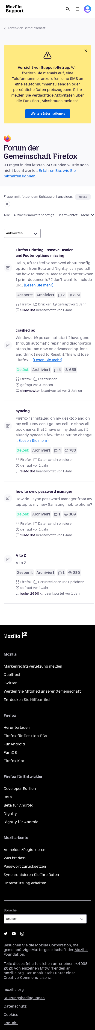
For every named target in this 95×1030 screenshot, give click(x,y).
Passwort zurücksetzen (25, 866)
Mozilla (15, 636)
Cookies (11, 1014)
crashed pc (25, 330)
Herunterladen (17, 727)
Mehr (85, 215)
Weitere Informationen (48, 114)
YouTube (14, 934)
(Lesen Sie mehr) (38, 285)
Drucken (44, 304)
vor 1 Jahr (64, 310)
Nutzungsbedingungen (24, 998)
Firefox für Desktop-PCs (25, 736)
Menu (77, 9)
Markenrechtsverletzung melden (33, 666)
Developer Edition (20, 788)
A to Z (21, 555)
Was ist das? (15, 858)
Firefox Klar (14, 761)
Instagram (22, 934)
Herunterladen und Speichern (61, 582)
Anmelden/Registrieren (24, 850)
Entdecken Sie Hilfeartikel (27, 699)
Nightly (10, 813)
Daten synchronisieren (55, 460)
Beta (8, 797)
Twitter (10, 683)
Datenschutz (15, 1006)
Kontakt (11, 1023)
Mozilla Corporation (53, 945)
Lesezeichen (47, 379)
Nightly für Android (21, 822)
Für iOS (10, 752)
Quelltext (12, 674)
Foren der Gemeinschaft (26, 28)
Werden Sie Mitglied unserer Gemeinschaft (42, 691)
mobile (82, 196)
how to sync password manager (44, 491)
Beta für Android (18, 805)
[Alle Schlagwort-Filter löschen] (7, 204)
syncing (23, 411)
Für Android (14, 744)
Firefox (26, 304)
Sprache (10, 910)
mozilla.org (14, 989)
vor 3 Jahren (72, 391)
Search (67, 9)
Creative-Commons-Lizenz (27, 977)
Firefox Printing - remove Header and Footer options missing (44, 253)
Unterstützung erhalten (25, 883)
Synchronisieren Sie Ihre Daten (31, 875)
